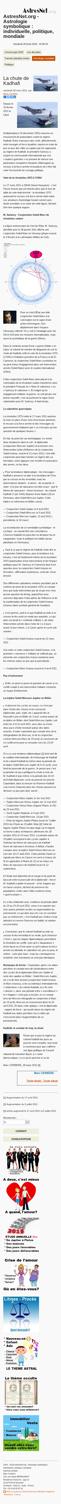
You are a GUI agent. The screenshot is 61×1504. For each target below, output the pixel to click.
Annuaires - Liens (11, 1494)
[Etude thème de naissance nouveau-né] (21, 1353)
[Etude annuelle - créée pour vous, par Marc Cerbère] (21, 1235)
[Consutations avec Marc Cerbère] (21, 1139)
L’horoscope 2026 (14, 52)
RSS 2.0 (10, 1492)
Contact (23, 1492)
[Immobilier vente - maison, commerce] (21, 1432)
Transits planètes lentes (17, 58)
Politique (9, 64)
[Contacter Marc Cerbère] (21, 1131)
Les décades (34, 52)
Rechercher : (10, 1117)
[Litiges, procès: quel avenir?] (21, 1314)
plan (17, 1492)
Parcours (33, 1492)
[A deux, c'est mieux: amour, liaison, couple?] (21, 1195)
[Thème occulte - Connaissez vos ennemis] (21, 1393)
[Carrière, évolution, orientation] (23, 1159)
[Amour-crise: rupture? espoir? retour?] (21, 1274)
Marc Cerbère (10, 94)
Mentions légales (45, 1492)
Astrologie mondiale (43, 58)
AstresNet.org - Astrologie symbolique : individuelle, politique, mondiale (28, 26)
